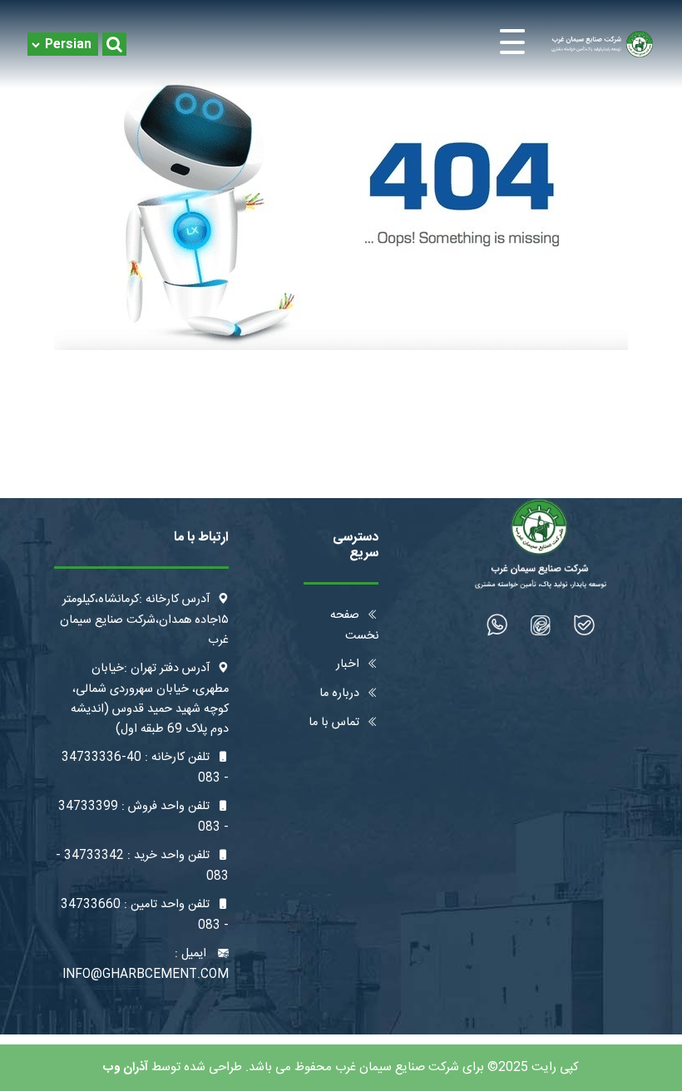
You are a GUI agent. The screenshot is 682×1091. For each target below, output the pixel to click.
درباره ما (339, 693)
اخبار (347, 664)
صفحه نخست (354, 625)
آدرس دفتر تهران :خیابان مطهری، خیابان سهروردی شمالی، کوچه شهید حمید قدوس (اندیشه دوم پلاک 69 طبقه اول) (150, 699)
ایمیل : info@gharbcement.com (145, 964)
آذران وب (125, 1068)
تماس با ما (334, 723)
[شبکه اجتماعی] (584, 625)
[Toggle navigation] (341, 44)
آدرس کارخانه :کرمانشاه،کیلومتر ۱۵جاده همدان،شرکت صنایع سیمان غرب (144, 620)
